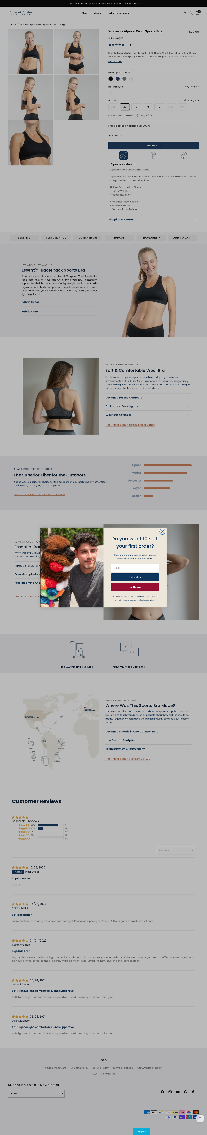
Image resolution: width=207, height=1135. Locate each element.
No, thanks (135, 587)
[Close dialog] (162, 532)
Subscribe (135, 577)
